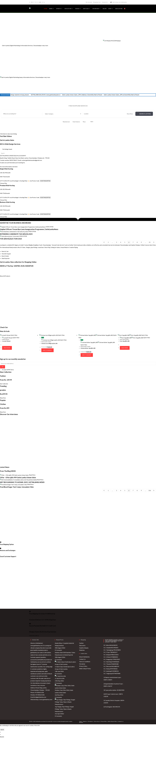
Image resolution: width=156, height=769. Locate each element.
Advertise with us (34, 635)
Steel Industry (76, 121)
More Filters (130, 114)
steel (103, 270)
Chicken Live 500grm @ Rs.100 (49, 343)
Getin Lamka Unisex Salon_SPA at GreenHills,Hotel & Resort (92, 95)
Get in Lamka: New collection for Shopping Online (18, 262)
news (142, 270)
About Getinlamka (84, 657)
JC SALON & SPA (59, 678)
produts (3, 390)
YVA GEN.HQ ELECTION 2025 (11, 239)
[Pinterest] (34, 2)
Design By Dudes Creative (66, 721)
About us (85, 721)
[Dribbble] (36, 2)
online (90, 270)
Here (154, 245)
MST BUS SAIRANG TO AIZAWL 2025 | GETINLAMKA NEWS (22, 482)
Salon (91, 121)
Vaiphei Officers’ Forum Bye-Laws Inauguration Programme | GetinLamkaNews (29, 229)
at (122, 270)
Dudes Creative (33, 245)
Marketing (20, 270)
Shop (86, 270)
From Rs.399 (4, 408)
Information (30, 270)
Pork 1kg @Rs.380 (124, 341)
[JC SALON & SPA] (60, 676)
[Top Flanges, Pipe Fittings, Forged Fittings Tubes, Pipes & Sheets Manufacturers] (66, 702)
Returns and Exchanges (7, 550)
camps (35, 272)
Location (86, 114)
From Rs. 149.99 (6, 380)
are (153, 270)
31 (149, 242)
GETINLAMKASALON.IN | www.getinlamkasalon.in (16, 95)
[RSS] (44, 2)
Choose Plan (3, 183)
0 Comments (58, 650)
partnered (19, 272)
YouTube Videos (6, 136)
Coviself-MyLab (6, 341)
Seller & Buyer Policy (85, 668)
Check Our (4, 327)
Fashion (3, 376)
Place (84, 121)
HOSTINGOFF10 (45, 181)
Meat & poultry (44, 341)
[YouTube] (40, 2)
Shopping (45, 270)
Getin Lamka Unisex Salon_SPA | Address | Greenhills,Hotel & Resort (53, 95)
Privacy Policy (83, 666)
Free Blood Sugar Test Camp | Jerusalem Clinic (17, 487)
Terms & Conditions (84, 661)
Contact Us (105, 2)
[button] (78, 87)
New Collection (5, 372)
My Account (89, 2)
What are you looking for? (9, 114)
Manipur (81, 270)
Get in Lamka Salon (7, 140)
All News (81, 722)
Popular (3, 400)
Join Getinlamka (122, 2)
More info (37, 725)
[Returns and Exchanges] (0, 548)
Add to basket (47, 350)
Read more (7, 347)
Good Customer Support (8, 556)
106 (149, 490)
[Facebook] (32, 2)
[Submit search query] (13, 153)
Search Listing (145, 114)
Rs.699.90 (3, 394)
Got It (2, 729)
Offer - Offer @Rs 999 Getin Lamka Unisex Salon (18, 477)
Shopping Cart (97, 2)
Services (39, 270)
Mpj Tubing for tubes (54, 247)
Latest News (4, 467)
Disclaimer (82, 664)
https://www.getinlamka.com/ (44, 699)
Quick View (13, 335)
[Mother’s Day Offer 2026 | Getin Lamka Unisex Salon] (66, 686)
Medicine (81, 650)
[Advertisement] (78, 24)
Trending (3, 386)
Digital (13, 270)
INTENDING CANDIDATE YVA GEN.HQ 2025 (16, 234)
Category (46, 114)
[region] (78, 65)
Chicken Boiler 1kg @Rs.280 (88, 348)
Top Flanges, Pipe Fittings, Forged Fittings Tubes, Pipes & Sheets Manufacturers (64, 709)
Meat (121, 339)
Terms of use (97, 721)
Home (80, 721)
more (119, 270)
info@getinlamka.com (40, 697)
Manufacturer (66, 121)
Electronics (82, 645)
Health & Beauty (5, 339)
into (4, 272)
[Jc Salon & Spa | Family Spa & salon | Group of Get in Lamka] (66, 663)
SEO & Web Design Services (10, 144)
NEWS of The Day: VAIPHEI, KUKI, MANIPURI (16, 266)
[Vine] (42, 2)
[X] (30, 2)
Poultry (49, 341)
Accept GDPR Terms (8, 369)
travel (9, 272)
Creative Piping (73, 247)
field (13, 272)
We (150, 270)
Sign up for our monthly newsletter (13, 359)
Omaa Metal (63, 247)
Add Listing (115, 2)
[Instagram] (38, 2)
